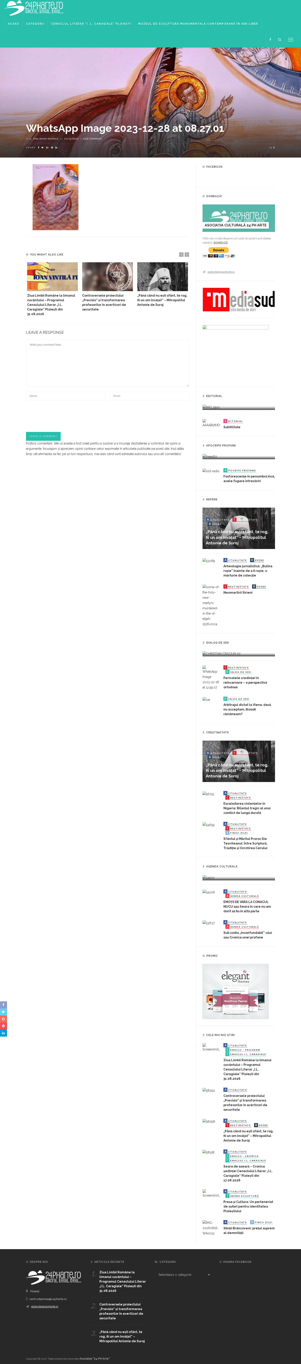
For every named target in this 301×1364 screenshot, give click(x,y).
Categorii (35, 23)
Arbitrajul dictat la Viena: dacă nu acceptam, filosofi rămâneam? (247, 709)
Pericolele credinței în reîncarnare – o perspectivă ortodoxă (245, 682)
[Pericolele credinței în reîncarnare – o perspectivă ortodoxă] (211, 677)
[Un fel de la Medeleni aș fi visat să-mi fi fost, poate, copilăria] (210, 456)
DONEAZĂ (221, 242)
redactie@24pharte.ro (221, 272)
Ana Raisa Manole (45, 138)
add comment (92, 138)
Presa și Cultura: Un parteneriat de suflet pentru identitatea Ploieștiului (248, 1206)
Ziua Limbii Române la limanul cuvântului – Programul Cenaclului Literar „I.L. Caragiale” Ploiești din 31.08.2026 (51, 305)
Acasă (13, 23)
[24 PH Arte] (34, 7)
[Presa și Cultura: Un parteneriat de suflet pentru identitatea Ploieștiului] (211, 1193)
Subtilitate (231, 427)
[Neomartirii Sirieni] (211, 605)
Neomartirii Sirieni (238, 592)
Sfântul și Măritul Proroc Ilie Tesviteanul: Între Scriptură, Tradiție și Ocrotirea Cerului (245, 843)
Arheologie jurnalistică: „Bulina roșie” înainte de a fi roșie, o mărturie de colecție (247, 570)
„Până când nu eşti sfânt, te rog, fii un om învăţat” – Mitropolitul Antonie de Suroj (162, 300)
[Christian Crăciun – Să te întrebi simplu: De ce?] (221, 653)
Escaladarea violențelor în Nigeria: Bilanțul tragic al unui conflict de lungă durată (247, 808)
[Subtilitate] (211, 423)
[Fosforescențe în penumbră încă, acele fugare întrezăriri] (211, 471)
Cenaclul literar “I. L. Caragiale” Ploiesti (91, 23)
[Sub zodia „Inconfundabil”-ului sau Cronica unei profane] (209, 923)
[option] (52, 289)
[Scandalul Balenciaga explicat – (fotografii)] (211, 407)
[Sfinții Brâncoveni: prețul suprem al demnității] (211, 1227)
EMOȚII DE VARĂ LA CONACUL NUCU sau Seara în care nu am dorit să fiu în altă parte (247, 906)
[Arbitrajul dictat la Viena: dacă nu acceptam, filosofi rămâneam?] (206, 699)
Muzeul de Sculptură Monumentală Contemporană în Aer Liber (198, 23)
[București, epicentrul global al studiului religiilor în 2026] (209, 877)
